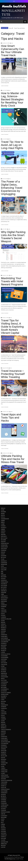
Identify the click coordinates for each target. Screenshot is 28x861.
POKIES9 (3, 525)
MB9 (2, 573)
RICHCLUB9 (4, 755)
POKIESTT (3, 836)
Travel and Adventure (8, 59)
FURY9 (2, 699)
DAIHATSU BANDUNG (6, 780)
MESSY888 (3, 817)
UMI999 (3, 529)
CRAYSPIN (3, 668)
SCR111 (3, 517)
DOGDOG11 (4, 580)
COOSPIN (3, 661)
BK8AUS (3, 508)
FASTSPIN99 (4, 790)
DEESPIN (3, 541)
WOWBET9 (4, 583)
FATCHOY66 (4, 585)
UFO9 (2, 566)
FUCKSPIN (3, 685)
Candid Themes (19, 858)
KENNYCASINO (4, 694)
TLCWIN (3, 840)
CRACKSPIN (4, 664)
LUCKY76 (3, 829)
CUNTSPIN (3, 611)
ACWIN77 (3, 808)
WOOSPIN (3, 555)
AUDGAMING (4, 655)
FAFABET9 (3, 798)
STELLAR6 (3, 569)
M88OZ (3, 522)
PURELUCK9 (4, 771)
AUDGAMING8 (4, 657)
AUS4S (2, 819)
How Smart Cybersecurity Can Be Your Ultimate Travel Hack (12, 50)
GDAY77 (3, 632)
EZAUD (3, 613)
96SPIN (3, 515)
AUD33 (3, 553)
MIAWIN (3, 622)
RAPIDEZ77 (4, 560)
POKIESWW (4, 634)
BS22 (2, 822)
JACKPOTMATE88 (5, 639)
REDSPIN (3, 827)
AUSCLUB (3, 787)
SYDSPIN (3, 761)
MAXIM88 (3, 511)
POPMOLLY (4, 643)
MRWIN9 (3, 534)
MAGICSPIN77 (4, 597)
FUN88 (2, 524)
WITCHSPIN (4, 662)
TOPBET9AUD (4, 805)
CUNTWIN (3, 610)
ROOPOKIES (4, 806)
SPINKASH (3, 669)
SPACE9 (3, 552)
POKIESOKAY (4, 769)
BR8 (2, 571)
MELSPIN (3, 845)
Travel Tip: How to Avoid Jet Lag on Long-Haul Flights (12, 145)
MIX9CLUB (3, 625)
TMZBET (3, 768)
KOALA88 (3, 838)
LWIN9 (2, 766)
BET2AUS (3, 557)
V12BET (3, 773)
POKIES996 (4, 803)
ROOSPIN (3, 764)
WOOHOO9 (4, 783)
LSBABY (3, 824)
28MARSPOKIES (5, 776)
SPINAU (3, 532)
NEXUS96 (3, 701)
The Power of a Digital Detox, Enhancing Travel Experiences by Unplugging (11, 188)
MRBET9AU (4, 843)
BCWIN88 (3, 539)
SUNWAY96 (4, 562)
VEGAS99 (3, 574)
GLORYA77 (3, 527)
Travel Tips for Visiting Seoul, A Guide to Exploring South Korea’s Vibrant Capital (12, 326)
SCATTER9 (4, 680)
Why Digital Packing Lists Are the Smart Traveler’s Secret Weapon (13, 236)
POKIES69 (3, 810)
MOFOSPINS (4, 747)
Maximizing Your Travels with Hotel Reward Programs (12, 281)
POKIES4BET (4, 636)
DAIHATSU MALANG (6, 618)
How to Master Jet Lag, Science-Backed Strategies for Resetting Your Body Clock (12, 99)
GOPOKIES (3, 833)
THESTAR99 (4, 782)
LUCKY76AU (4, 815)
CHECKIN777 (4, 596)
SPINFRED (3, 754)
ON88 (2, 594)
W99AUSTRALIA (5, 789)
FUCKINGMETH (5, 689)
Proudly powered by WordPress (12, 857)
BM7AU (3, 703)
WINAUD (3, 624)
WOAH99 (3, 778)
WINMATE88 (4, 762)
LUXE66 (3, 652)
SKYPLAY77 (4, 536)
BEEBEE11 (3, 627)
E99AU (2, 603)
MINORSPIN (4, 673)
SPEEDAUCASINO (5, 812)
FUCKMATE (4, 683)
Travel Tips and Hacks (7, 61)
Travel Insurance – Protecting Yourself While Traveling (13, 374)
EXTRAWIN (4, 690)
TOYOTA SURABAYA (6, 729)
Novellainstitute (13, 13)
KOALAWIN (4, 548)
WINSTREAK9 (4, 775)
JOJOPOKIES (4, 659)
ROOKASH (3, 759)
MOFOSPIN (3, 645)
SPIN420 (3, 615)
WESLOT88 (4, 675)
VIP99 (2, 820)
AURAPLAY (4, 834)
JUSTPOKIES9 (4, 638)
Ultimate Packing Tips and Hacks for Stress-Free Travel (12, 459)
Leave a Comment (4, 85)
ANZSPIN (3, 629)
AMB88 (3, 520)
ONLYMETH (4, 590)
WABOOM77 (4, 792)
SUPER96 (3, 831)
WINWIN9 (3, 592)
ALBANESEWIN (5, 518)
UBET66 (3, 813)
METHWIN (3, 576)
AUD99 (3, 620)
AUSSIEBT (3, 801)
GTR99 (2, 666)
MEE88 (2, 513)
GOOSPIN (3, 794)
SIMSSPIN (3, 697)
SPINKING (3, 647)
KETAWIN (3, 671)
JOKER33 (3, 531)
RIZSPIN (3, 757)
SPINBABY (3, 606)
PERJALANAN (4, 582)
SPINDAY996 (4, 545)
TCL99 (2, 559)
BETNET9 (3, 796)
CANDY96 (3, 617)
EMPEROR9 (4, 601)
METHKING (3, 687)
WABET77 (3, 785)
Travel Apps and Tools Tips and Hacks (11, 417)
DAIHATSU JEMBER (6, 692)
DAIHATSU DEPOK (5, 654)
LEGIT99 (3, 847)
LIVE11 (2, 608)
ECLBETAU (4, 589)
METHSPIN (3, 587)
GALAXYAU (4, 567)
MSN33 (3, 678)
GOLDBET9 (4, 696)
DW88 (2, 510)
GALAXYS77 (4, 599)
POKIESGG (3, 550)
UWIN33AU (4, 604)
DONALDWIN (4, 546)
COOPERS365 (4, 682)
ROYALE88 (3, 648)
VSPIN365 (3, 799)
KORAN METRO (5, 543)
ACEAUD (3, 578)
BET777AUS (4, 538)
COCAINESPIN (4, 641)
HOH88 (3, 826)
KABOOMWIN (4, 704)
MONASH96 (4, 564)
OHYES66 (3, 631)
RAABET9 (3, 650)
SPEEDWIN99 (4, 676)
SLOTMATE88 (4, 841)
